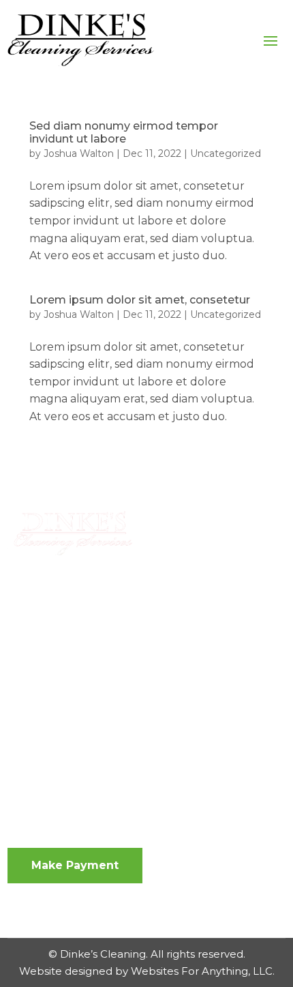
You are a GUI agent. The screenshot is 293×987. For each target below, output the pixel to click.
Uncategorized (225, 153)
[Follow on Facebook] (18, 699)
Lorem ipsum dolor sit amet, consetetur (139, 299)
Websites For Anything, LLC (202, 970)
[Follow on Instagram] (46, 699)
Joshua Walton (79, 153)
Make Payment (75, 865)
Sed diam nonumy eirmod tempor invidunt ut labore (123, 132)
